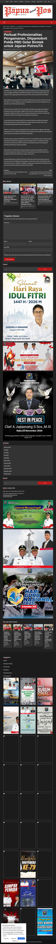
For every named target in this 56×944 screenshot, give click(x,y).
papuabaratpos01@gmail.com (10, 495)
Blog (49, 1)
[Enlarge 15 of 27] (50, 794)
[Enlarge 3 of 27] (50, 679)
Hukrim (15, 1)
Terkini (6, 1)
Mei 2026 (6, 455)
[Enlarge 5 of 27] (34, 708)
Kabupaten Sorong (7, 31)
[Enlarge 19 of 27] (17, 852)
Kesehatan (27, 1)
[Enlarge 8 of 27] (34, 737)
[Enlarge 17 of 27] (34, 823)
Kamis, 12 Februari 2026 (14, 49)
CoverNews (32, 941)
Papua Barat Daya (6, 628)
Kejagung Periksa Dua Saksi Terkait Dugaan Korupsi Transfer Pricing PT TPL (7, 636)
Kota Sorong (6, 666)
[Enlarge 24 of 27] (50, 881)
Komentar (7, 222)
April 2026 (6, 457)
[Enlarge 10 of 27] (17, 766)
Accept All (21, 938)
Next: (40, 173)
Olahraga (33, 1)
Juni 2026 (6, 452)
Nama (6, 241)
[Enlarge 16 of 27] (17, 823)
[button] (4, 22)
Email (30, 241)
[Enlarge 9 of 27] (50, 737)
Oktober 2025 (7, 473)
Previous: (16, 172)
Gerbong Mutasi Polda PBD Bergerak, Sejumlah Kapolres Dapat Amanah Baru (17, 636)
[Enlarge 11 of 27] (34, 766)
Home (45, 1)
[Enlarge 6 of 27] (50, 708)
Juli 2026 (6, 450)
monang (6, 49)
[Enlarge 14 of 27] (34, 794)
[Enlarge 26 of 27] (34, 910)
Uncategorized (7, 676)
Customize (6, 938)
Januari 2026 (7, 465)
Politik (11, 1)
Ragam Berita (39, 1)
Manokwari (6, 669)
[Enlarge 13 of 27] (17, 794)
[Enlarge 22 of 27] (17, 881)
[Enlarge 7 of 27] (17, 737)
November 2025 (8, 471)
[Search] (51, 22)
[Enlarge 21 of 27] (50, 852)
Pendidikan (21, 1)
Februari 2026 (7, 463)
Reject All (13, 938)
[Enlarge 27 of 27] (50, 910)
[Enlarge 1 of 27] (17, 679)
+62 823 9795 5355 (7, 496)
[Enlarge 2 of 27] (34, 679)
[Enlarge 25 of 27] (17, 910)
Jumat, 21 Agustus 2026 (13, 202)
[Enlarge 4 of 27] (17, 708)
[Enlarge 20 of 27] (34, 852)
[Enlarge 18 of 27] (50, 823)
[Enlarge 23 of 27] (34, 881)
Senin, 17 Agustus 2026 (47, 202)
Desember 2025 (8, 468)
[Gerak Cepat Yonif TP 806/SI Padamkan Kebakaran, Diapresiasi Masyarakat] (11, 189)
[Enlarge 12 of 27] (50, 766)
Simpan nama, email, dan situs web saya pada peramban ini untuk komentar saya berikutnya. (27, 255)
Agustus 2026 (7, 447)
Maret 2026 (7, 460)
